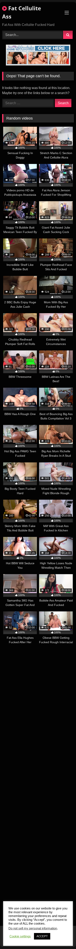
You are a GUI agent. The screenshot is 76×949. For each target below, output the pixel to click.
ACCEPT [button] (42, 936)
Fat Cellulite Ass (21, 12)
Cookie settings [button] (20, 936)
